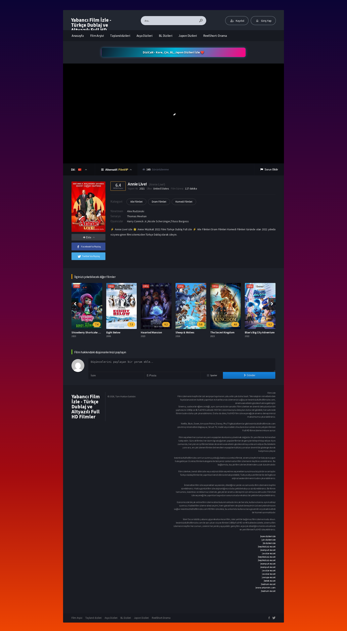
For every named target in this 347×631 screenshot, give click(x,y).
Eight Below (113, 332)
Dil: (73, 169)
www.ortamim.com (266, 587)
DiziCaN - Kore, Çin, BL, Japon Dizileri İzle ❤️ (173, 52)
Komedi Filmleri (184, 201)
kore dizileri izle (268, 536)
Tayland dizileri (120, 36)
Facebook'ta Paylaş (91, 246)
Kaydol (239, 21)
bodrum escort (268, 584)
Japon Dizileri (188, 36)
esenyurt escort (268, 549)
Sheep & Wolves (185, 332)
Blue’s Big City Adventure (260, 332)
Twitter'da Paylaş (91, 256)
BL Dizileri (165, 36)
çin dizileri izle (269, 539)
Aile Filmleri (136, 201)
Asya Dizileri (144, 36)
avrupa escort (269, 577)
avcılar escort (269, 553)
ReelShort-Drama (215, 36)
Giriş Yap (265, 21)
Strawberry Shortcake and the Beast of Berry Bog (100, 332)
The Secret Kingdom (222, 332)
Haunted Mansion (151, 332)
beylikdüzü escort (267, 546)
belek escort (270, 580)
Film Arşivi (97, 36)
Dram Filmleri (159, 201)
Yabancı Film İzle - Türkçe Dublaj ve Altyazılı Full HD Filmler (91, 27)
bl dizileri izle (269, 543)
